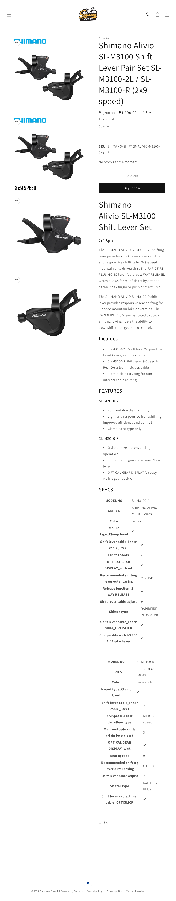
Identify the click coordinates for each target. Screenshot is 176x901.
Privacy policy (114, 891)
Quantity (104, 126)
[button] (9, 14)
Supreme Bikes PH (50, 891)
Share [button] (108, 822)
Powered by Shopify (72, 891)
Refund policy (94, 891)
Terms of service (135, 891)
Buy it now (132, 188)
